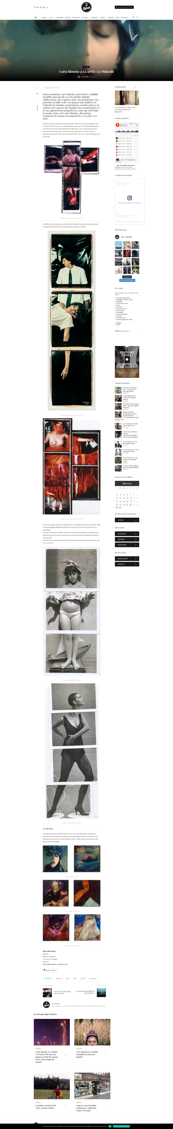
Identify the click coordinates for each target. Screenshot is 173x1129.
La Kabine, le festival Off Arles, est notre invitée (46, 1106)
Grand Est (119, 307)
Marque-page (51, 970)
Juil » (120, 507)
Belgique (118, 323)
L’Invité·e (44, 17)
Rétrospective (92, 978)
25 (120, 505)
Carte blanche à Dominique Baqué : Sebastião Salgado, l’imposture (131, 405)
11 (120, 498)
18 (120, 501)
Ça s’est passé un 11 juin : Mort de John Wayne (130, 442)
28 (130, 505)
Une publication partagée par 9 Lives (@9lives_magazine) (132, 221)
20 (127, 501)
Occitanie (119, 316)
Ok (110, 1126)
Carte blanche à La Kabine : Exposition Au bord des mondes (87, 1054)
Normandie (119, 312)
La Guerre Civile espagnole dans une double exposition (131, 466)
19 (123, 501)
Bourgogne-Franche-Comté (124, 300)
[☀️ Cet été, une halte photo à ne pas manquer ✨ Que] (135, 245)
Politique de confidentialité (121, 1126)
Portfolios (76, 17)
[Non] (171, 1126)
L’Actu (51, 17)
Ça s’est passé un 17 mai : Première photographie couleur (130, 459)
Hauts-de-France (121, 309)
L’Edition (68, 17)
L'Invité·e (86, 67)
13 (127, 498)
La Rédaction (84, 76)
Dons (117, 17)
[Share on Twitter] (37, 94)
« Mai (116, 507)
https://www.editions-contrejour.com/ (55, 964)
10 (116, 498)
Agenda (102, 17)
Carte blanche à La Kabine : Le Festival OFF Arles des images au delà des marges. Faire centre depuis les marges (47, 1057)
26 (123, 505)
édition (67, 978)
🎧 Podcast (85, 17)
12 (123, 498)
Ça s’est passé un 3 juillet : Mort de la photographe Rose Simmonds (125, 109)
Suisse (118, 324)
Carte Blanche (48, 978)
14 (130, 498)
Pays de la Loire (121, 318)
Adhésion (111, 17)
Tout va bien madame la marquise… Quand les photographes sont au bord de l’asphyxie (130, 434)
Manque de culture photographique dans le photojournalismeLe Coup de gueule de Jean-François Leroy (127, 415)
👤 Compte (124, 17)
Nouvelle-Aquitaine (121, 314)
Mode (74, 978)
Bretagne (119, 301)
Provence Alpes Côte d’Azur (124, 319)
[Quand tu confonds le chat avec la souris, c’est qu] (127, 245)
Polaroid (83, 978)
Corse (118, 305)
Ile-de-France (120, 310)
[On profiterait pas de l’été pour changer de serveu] (118, 245)
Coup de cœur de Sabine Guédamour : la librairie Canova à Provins (86, 1108)
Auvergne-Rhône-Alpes (123, 298)
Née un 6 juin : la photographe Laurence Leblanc (62, 992)
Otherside (94, 17)
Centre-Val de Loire (122, 303)
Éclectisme (58, 978)
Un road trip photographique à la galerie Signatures (85, 992)
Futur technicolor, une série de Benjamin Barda (131, 450)
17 (116, 501)
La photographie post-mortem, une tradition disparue (129, 397)
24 (116, 505)
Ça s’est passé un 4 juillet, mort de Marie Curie (130, 424)
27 (127, 505)
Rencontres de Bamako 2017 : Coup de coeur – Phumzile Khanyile (130, 389)
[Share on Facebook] (37, 88)
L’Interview (59, 17)
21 (130, 501)
